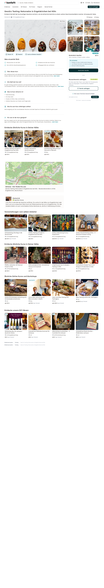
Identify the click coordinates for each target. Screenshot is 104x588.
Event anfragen (93, 7)
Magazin (39, 7)
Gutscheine (15, 7)
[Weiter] (62, 139)
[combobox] (48, 3)
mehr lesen (57, 76)
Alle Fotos (62, 21)
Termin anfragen (84, 88)
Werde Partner (48, 7)
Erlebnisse (7, 7)
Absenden (95, 97)
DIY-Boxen (24, 7)
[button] (34, 172)
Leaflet (61, 184)
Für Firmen (32, 7)
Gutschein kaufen (83, 70)
